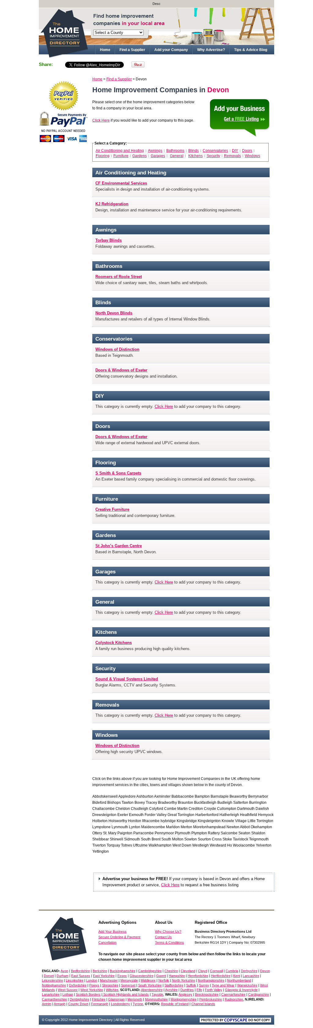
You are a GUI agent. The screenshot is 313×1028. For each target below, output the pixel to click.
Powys (94, 985)
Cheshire (171, 971)
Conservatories (215, 150)
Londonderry (120, 1004)
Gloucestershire (141, 976)
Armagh (59, 1004)
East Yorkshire (104, 976)
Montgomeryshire (184, 999)
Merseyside (129, 980)
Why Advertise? (211, 50)
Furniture (120, 156)
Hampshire (177, 976)
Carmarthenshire (54, 999)
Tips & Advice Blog (250, 50)
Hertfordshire (220, 976)
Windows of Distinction (117, 349)
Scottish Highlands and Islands (125, 994)
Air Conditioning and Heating (120, 150)
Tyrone (138, 1004)
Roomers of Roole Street (118, 276)
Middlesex (148, 980)
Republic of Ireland (175, 1004)
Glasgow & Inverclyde (241, 990)
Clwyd (202, 971)
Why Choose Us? (168, 931)
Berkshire (100, 971)
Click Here (101, 120)
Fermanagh (99, 1004)
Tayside (157, 994)
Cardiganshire (258, 994)
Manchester (109, 980)
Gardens (139, 156)
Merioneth (134, 999)
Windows (252, 156)
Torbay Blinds (108, 240)
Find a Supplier (132, 50)
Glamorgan (116, 999)
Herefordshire (198, 976)
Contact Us (163, 937)
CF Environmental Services (121, 183)
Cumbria (232, 971)
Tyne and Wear (223, 985)
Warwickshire (247, 985)
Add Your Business (112, 931)
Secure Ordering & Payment (119, 937)
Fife (199, 990)
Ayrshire (171, 990)
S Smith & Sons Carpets (118, 473)
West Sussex (68, 990)
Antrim (46, 1004)
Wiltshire (112, 990)
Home (105, 50)
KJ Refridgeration (111, 204)
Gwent (161, 976)
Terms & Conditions (169, 942)
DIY (235, 150)
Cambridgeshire (150, 971)
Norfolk (163, 980)
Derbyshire (249, 971)
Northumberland (239, 980)
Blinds (193, 150)
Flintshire (98, 999)
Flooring (102, 156)
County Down (78, 1004)
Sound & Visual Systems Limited (126, 679)
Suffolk (191, 985)
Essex (122, 976)
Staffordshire (173, 985)
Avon (64, 971)
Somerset (128, 985)
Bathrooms (175, 150)
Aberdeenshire (152, 990)
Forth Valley (213, 990)
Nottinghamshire (54, 985)
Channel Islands (203, 1004)
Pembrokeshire (210, 999)
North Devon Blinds (113, 313)
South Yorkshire (150, 985)
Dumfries (187, 990)
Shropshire (110, 985)
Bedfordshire (80, 971)
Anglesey (185, 994)
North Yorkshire (183, 980)
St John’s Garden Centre (118, 545)
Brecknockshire (207, 994)
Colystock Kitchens (113, 642)
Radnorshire (234, 999)
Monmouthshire (156, 999)
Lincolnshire (74, 980)
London (91, 980)
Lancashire (251, 976)
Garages (158, 156)
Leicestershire (52, 980)
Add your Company (171, 50)
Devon (265, 971)
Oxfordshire (78, 985)
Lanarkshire (51, 994)
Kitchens (195, 156)
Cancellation (107, 942)
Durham (62, 976)
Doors (247, 150)
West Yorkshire (91, 990)
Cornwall (216, 971)
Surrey (204, 985)
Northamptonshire (211, 980)
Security (213, 156)
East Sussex (80, 976)
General (176, 156)
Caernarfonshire (233, 994)
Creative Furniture (112, 509)
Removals (232, 156)
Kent (236, 976)
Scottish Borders (88, 994)
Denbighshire (79, 999)
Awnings (155, 150)
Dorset (49, 976)
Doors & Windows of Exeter (121, 370)
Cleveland (188, 971)
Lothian (67, 994)
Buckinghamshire (122, 971)
